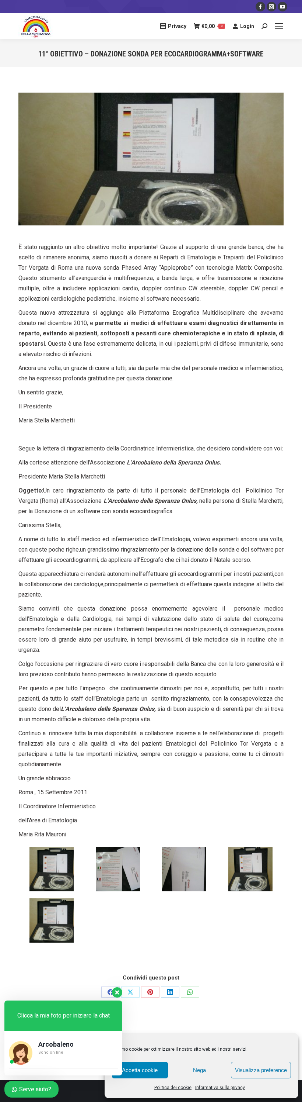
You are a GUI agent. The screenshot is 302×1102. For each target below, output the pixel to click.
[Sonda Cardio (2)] (250, 869)
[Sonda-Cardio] (51, 920)
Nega (199, 1070)
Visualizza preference (261, 1070)
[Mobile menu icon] (279, 26)
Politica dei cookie (173, 1087)
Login (247, 26)
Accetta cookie (140, 1070)
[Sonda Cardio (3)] (118, 869)
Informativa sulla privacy (220, 1087)
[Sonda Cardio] (51, 869)
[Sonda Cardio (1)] (184, 869)
